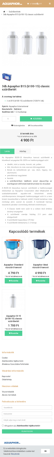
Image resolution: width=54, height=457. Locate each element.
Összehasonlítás (36, 126)
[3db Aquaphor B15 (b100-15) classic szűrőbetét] (27, 44)
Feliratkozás (27, 431)
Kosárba (37, 118)
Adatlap (23, 151)
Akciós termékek (9, 395)
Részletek (15, 454)
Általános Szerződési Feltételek (15, 364)
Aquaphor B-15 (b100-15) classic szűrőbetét (13, 319)
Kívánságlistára (19, 126)
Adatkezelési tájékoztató (12, 361)
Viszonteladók (8, 392)
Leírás (7, 151)
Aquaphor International (18, 106)
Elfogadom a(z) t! (22, 426)
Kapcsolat (6, 376)
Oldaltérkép (7, 379)
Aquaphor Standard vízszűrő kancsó (13, 266)
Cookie (5, 358)
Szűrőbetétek (14, 12)
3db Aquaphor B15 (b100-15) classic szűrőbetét (23, 14)
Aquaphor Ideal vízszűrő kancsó (40, 266)
